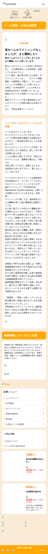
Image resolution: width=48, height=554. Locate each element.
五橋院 (29, 454)
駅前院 (29, 487)
